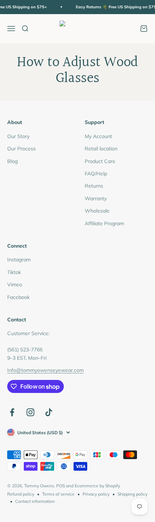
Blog (12, 161)
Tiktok (14, 272)
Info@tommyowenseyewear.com (45, 370)
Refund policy (20, 494)
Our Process (21, 148)
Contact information (35, 501)
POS (60, 485)
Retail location (101, 148)
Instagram (19, 259)
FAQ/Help (96, 173)
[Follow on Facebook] (12, 412)
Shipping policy (132, 494)
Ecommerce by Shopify (97, 485)
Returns (94, 186)
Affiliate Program (104, 223)
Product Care (100, 161)
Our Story (18, 136)
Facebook (18, 297)
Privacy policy (96, 494)
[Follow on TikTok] (49, 412)
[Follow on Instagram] (30, 412)
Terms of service (58, 494)
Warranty (96, 198)
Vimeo (14, 284)
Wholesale (97, 210)
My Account (98, 136)
